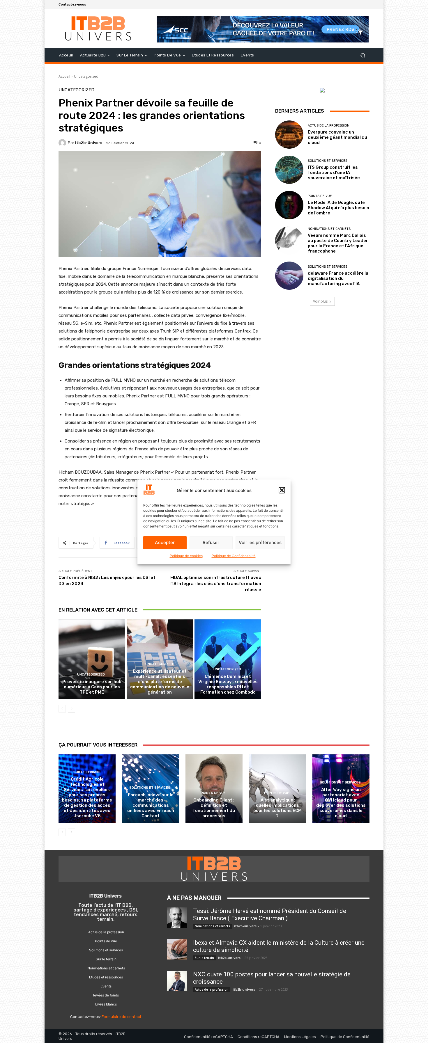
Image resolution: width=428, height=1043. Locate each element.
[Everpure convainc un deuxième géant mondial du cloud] (289, 134)
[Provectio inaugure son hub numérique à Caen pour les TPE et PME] (92, 659)
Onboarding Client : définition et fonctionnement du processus (214, 807)
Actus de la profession (328, 125)
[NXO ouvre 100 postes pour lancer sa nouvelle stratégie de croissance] (177, 981)
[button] (282, 490)
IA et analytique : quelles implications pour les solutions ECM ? (277, 807)
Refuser (211, 542)
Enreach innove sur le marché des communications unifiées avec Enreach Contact (150, 805)
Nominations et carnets (329, 228)
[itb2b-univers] (63, 143)
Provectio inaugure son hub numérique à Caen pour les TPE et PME (91, 687)
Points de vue (320, 196)
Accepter (165, 542)
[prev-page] (62, 708)
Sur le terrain (86, 772)
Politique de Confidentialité (234, 556)
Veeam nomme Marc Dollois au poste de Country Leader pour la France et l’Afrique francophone (338, 243)
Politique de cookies (186, 556)
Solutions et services (327, 160)
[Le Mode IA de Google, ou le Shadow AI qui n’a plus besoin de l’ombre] (289, 205)
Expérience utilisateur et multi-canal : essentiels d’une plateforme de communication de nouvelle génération (159, 682)
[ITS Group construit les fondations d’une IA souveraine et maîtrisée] (289, 170)
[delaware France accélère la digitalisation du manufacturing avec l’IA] (289, 276)
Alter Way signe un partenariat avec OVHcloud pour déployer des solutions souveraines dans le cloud (341, 802)
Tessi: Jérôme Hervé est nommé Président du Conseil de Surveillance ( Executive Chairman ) (269, 914)
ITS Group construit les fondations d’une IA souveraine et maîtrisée (334, 172)
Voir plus (320, 301)
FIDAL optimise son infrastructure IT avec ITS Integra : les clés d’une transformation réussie (215, 583)
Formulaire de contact (121, 1016)
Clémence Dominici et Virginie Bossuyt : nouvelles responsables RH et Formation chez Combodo (228, 684)
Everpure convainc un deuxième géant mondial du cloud (337, 137)
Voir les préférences (260, 542)
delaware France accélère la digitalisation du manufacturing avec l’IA (338, 278)
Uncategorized (86, 76)
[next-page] (71, 708)
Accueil (64, 76)
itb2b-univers (88, 143)
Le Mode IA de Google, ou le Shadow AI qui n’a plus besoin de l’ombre (338, 208)
